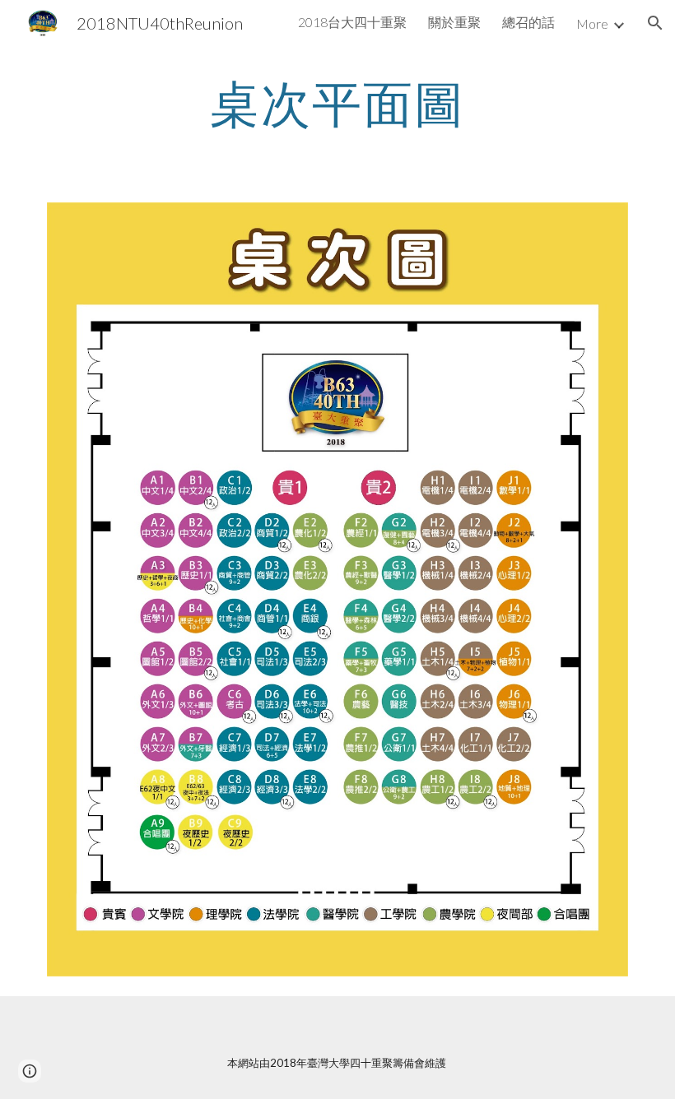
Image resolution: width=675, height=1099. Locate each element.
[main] (338, 103)
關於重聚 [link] (454, 22)
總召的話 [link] (528, 22)
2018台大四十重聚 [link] (352, 22)
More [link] (592, 23)
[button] (655, 23)
